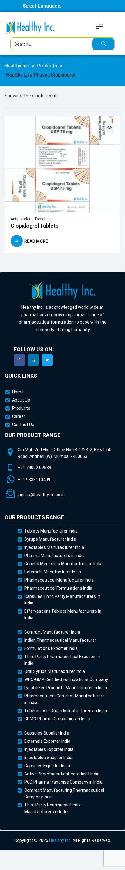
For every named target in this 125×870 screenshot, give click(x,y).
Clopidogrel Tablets (35, 226)
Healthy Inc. (60, 840)
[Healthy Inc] (62, 291)
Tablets (41, 219)
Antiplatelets (21, 219)
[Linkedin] (33, 360)
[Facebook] (19, 360)
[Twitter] (47, 360)
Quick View (109, 127)
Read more (36, 241)
